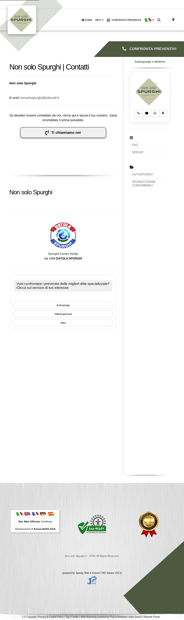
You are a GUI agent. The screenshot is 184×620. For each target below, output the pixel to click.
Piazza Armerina (118, 616)
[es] (51, 513)
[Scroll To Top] (177, 616)
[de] (43, 513)
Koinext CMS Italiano (103, 573)
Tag (67, 616)
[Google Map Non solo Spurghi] (173, 20)
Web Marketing (89, 616)
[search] (159, 20)
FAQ (135, 144)
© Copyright (30, 616)
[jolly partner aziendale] (92, 580)
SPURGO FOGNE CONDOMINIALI (144, 183)
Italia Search (135, 616)
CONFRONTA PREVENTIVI (125, 20)
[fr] (35, 513)
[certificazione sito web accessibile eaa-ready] (92, 524)
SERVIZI (137, 152)
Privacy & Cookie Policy (51, 616)
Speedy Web (82, 573)
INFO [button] (98, 20)
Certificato (35, 521)
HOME (88, 20)
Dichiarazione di (35, 528)
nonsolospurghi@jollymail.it (34, 98)
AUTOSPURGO (142, 174)
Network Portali (152, 616)
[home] (31, 19)
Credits (75, 616)
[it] (19, 513)
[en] (27, 513)
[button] (149, 20)
